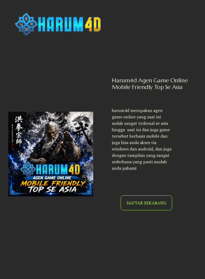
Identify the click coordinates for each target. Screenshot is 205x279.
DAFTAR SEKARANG (146, 203)
